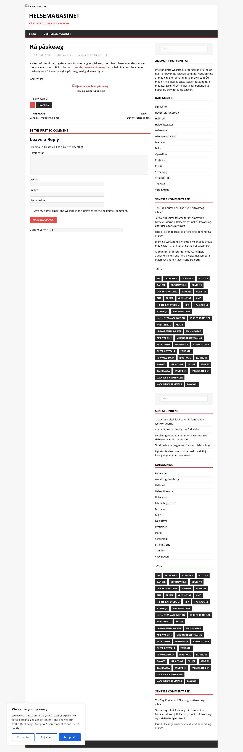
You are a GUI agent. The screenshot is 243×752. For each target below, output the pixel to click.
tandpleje (181, 370)
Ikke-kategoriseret (165, 136)
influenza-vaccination (171, 318)
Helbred (160, 118)
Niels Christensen (64, 55)
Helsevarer (161, 130)
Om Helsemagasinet (57, 33)
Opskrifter (95, 55)
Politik (158, 166)
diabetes (201, 291)
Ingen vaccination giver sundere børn (177, 259)
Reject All (46, 737)
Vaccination (162, 189)
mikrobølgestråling (189, 338)
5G (158, 278)
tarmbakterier (200, 370)
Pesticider (161, 160)
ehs (159, 298)
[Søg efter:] (184, 49)
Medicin (160, 142)
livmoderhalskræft (169, 331)
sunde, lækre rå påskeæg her (92, 67)
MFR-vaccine (164, 338)
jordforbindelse (200, 318)
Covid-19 (197, 285)
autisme (203, 278)
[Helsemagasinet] (36, 6)
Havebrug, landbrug (167, 112)
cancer (161, 285)
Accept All (69, 737)
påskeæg (44, 104)
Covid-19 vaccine (167, 291)
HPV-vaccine (201, 304)
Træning (160, 184)
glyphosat (184, 298)
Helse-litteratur (164, 124)
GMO (198, 298)
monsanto (163, 344)
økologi (192, 384)
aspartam (187, 278)
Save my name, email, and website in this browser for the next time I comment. (80, 210)
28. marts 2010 (42, 55)
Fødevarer (83, 55)
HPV (186, 304)
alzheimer (171, 278)
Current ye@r (39, 229)
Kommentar (37, 152)
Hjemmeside (37, 200)
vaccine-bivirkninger (170, 377)
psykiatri (185, 351)
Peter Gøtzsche (166, 351)
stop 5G (205, 364)
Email (33, 190)
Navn (33, 179)
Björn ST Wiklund (165, 241)
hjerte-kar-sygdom (168, 304)
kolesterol (164, 324)
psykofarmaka (165, 357)
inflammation (181, 311)
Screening (161, 172)
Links (32, 33)
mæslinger (181, 344)
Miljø (158, 148)
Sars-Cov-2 (176, 364)
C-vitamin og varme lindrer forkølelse (177, 429)
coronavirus (179, 285)
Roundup (201, 357)
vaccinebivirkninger (169, 384)
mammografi (194, 331)
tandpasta (163, 370)
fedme (169, 298)
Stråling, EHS (162, 178)
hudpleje (162, 311)
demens (186, 291)
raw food (185, 357)
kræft (179, 324)
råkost (161, 364)
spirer (192, 364)
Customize (23, 737)
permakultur (201, 344)
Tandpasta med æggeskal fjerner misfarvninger (183, 445)
